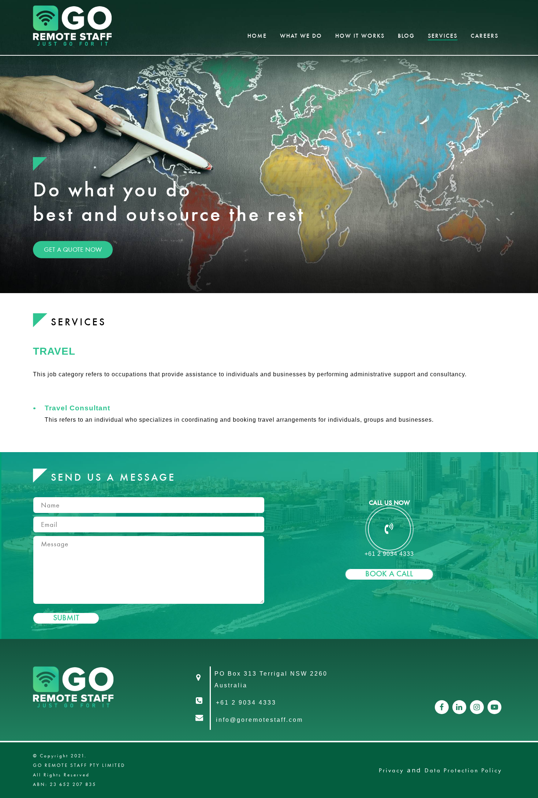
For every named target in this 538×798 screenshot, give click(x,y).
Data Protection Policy (463, 770)
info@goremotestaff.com (259, 720)
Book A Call (389, 574)
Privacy (391, 770)
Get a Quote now (73, 249)
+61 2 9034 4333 (389, 554)
